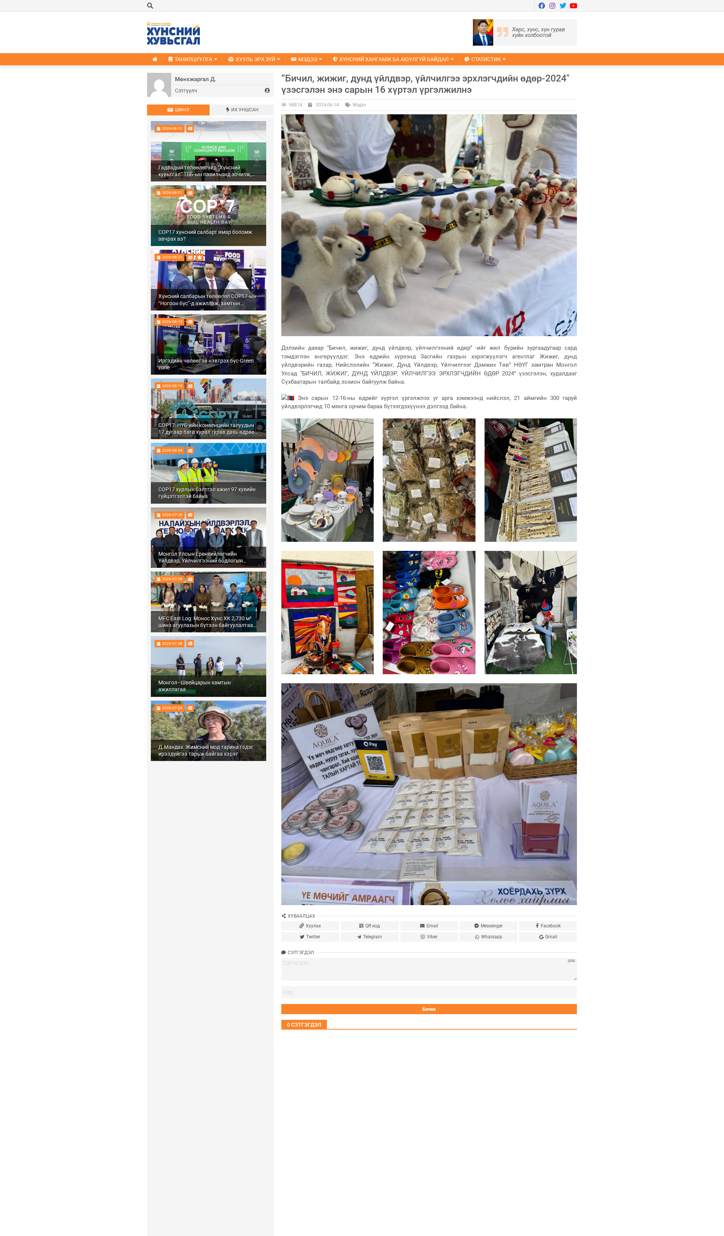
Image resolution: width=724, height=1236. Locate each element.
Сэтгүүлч (186, 91)
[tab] (178, 110)
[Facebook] (541, 5)
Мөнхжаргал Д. (195, 79)
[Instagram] (552, 5)
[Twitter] (563, 5)
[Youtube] (573, 5)
